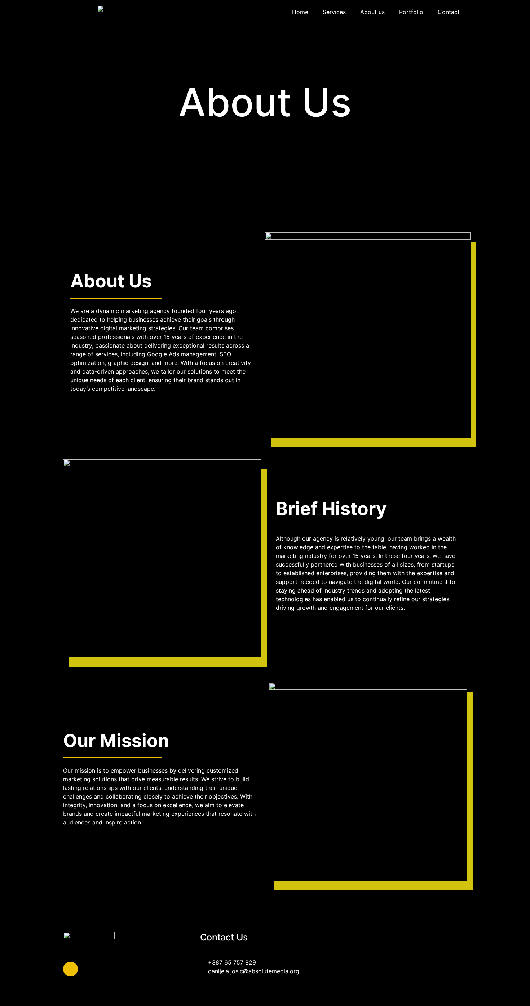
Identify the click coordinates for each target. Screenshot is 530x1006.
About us (372, 11)
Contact (449, 11)
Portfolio (411, 11)
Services (334, 11)
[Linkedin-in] (70, 969)
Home (300, 11)
